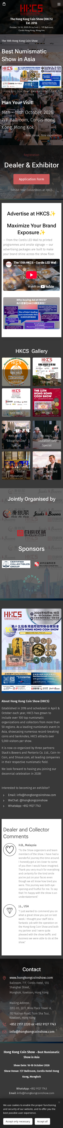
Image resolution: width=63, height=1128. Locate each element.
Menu (59, 4)
